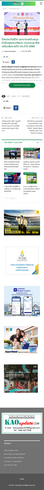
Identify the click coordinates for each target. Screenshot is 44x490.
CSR (8, 96)
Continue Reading (22, 85)
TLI (19, 96)
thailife (13, 96)
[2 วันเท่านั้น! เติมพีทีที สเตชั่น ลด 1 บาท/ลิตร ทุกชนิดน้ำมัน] (12, 178)
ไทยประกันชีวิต (25, 96)
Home (22, 479)
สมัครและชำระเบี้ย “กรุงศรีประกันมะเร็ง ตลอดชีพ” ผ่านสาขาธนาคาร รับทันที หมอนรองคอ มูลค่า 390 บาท (11, 126)
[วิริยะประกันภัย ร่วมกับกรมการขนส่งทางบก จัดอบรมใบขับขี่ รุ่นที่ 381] (12, 153)
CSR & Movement (9, 149)
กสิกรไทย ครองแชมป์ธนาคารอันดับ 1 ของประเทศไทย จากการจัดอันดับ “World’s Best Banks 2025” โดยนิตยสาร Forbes (34, 127)
